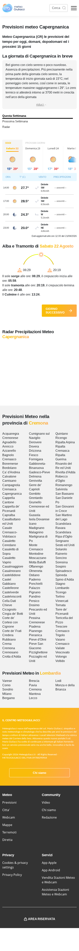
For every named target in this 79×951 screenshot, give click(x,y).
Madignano (36, 528)
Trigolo (60, 635)
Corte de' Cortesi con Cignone (10, 622)
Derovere (35, 442)
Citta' (6, 810)
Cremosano (10, 652)
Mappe (7, 825)
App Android (51, 870)
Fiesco (33, 455)
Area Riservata (41, 919)
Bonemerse (10, 463)
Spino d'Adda (64, 579)
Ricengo (61, 437)
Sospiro (60, 566)
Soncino (61, 558)
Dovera (34, 446)
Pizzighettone (38, 652)
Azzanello (9, 450)
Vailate (60, 648)
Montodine (36, 553)
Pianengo (35, 631)
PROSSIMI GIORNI (35, 143)
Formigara (36, 459)
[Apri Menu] (74, 8)
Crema (7, 643)
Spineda (61, 575)
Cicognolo (9, 609)
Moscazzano (37, 558)
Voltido (60, 661)
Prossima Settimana (15, 121)
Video (46, 802)
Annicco (7, 446)
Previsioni (9, 802)
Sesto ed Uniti (65, 545)
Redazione (49, 817)
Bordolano (9, 467)
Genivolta (35, 480)
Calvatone (9, 476)
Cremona (8, 648)
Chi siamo (39, 772)
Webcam (8, 817)
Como (6, 685)
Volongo (61, 656)
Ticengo (60, 592)
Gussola (34, 515)
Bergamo (8, 698)
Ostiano (34, 575)
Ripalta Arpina (65, 442)
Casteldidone (11, 575)
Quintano (61, 433)
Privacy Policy (12, 875)
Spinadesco (63, 571)
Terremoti (9, 832)
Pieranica (35, 635)
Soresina (61, 562)
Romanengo (63, 485)
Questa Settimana (14, 115)
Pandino (34, 596)
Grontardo (36, 497)
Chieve (7, 605)
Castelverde (10, 592)
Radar (6, 126)
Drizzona (35, 450)
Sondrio (7, 689)
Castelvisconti (11, 596)
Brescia (34, 680)
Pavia (33, 685)
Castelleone (10, 588)
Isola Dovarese (39, 519)
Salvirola (61, 489)
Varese (7, 680)
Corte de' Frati (11, 631)
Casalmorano (11, 571)
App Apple (49, 863)
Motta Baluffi (37, 562)
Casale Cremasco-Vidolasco (9, 532)
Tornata (60, 605)
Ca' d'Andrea (11, 472)
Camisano (9, 480)
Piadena (34, 626)
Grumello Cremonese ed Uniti (39, 506)
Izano (32, 523)
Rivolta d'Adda (65, 472)
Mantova (35, 693)
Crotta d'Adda (11, 656)
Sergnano (62, 541)
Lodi (58, 680)
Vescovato (62, 652)
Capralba (8, 515)
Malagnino (36, 532)
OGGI (8, 143)
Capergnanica (12, 493)
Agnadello (9, 442)
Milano (7, 693)
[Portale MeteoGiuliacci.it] (13, 8)
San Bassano (64, 493)
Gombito (34, 493)
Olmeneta (35, 571)
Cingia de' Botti (12, 613)
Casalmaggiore (12, 566)
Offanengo (36, 566)
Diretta (7, 840)
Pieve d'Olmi (37, 639)
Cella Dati (9, 601)
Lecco (33, 698)
